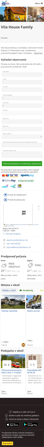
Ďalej (40, 14)
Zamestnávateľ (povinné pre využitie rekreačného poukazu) (20, 142)
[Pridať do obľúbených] (22, 298)
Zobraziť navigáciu (13, 234)
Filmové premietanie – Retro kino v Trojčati (12, 371)
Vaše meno (6, 71)
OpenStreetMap (22, 224)
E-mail (4, 79)
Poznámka (9, 150)
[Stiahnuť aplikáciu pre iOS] (12, 427)
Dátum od (6, 118)
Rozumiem (7, 443)
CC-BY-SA (36, 224)
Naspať (3, 14)
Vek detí (5, 110)
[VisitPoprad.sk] (6, 3)
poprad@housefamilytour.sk (18, 247)
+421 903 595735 (13, 244)
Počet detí (6, 102)
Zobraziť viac (38, 53)
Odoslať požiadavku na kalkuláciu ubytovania (22, 163)
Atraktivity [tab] (28, 290)
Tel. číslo (5, 86)
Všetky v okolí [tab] (9, 290)
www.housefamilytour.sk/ (17, 240)
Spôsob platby (7, 133)
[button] (38, 206)
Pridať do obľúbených (17, 195)
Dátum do (6, 126)
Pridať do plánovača (16, 200)
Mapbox (12, 226)
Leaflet (7, 224)
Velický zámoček (9, 311)
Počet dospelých (7, 95)
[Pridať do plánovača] (17, 298)
